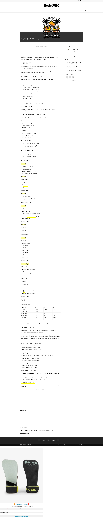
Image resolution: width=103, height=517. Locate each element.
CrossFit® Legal (75, 444)
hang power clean (31, 216)
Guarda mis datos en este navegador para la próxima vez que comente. (37, 430)
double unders (26, 269)
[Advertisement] (42, 50)
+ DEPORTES (70, 10)
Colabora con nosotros (28, 0)
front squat (25, 185)
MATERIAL (58, 10)
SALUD (53, 10)
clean (24, 182)
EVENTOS (24, 10)
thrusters (32, 213)
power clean (26, 290)
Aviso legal (55, 444)
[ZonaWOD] (51, 5)
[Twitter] (82, 1)
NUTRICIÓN (47, 10)
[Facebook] (78, 1)
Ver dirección (36, 39)
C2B (24, 271)
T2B (24, 291)
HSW (26, 245)
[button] (85, 11)
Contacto (21, 0)
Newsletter (35, 0)
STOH (24, 273)
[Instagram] (80, 1)
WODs (64, 10)
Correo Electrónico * (4, 512)
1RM (25, 179)
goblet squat (28, 171)
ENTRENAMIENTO (32, 10)
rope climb (25, 169)
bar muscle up (26, 211)
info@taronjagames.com (77, 51)
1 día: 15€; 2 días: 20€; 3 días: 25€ (28, 382)
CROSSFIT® (40, 10)
